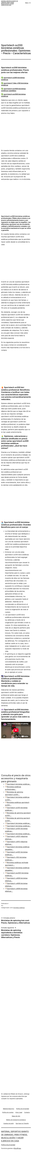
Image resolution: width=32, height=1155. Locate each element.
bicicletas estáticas (19, 907)
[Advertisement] (16, 25)
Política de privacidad (8, 1145)
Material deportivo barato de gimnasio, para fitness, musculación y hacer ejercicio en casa (9, 3)
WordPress (17, 1148)
